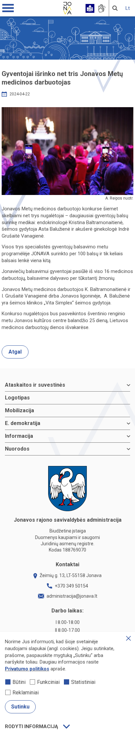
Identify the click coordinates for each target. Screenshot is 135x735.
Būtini (19, 682)
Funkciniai (48, 682)
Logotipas (17, 398)
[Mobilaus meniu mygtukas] (8, 8)
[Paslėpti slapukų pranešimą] (128, 638)
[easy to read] (90, 8)
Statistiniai (83, 682)
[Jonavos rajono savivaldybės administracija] (67, 7)
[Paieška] (115, 8)
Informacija (19, 436)
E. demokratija (22, 423)
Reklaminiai (25, 692)
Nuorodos (17, 449)
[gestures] (101, 8)
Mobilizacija (19, 410)
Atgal (15, 352)
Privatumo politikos (27, 669)
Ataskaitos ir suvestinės (35, 385)
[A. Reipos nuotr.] (67, 151)
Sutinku (20, 707)
